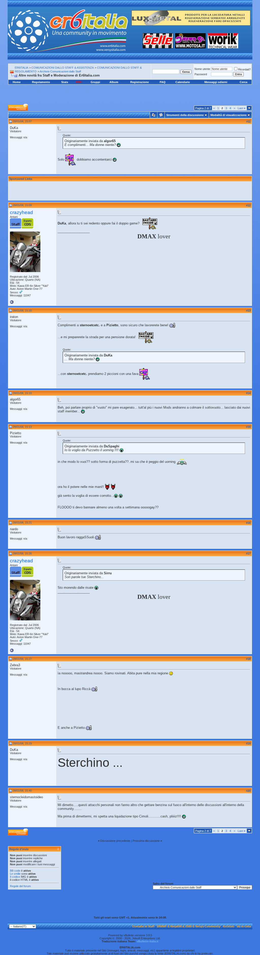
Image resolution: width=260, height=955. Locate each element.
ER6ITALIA (21, 67)
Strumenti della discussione (185, 115)
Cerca (243, 82)
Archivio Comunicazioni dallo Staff (60, 71)
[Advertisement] (130, 90)
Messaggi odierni (215, 82)
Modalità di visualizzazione (228, 115)
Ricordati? (244, 69)
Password (200, 74)
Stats (64, 82)
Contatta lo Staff (143, 926)
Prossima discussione (146, 840)
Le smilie (15, 873)
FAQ (163, 82)
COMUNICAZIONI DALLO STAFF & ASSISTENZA (62, 67)
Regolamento (41, 82)
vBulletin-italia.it (147, 941)
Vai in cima (244, 926)
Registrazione (139, 82)
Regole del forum (20, 886)
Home (17, 82)
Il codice (15, 876)
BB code (15, 870)
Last (241, 108)
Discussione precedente (115, 840)
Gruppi (95, 82)
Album (113, 82)
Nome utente (202, 68)
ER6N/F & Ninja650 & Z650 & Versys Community (188, 926)
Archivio (228, 926)
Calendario (182, 82)
